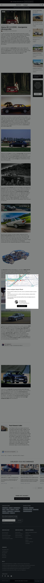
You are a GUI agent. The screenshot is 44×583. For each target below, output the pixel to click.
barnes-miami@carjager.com (24, 303)
